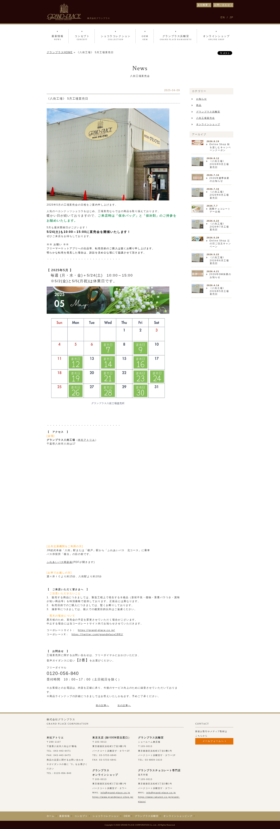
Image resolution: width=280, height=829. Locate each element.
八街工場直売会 (205, 118)
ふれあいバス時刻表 (59, 562)
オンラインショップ (208, 124)
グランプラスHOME (60, 52)
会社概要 (203, 5)
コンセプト (81, 816)
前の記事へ (102, 705)
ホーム (51, 816)
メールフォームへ (213, 741)
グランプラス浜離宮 (208, 111)
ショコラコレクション (106, 816)
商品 (199, 105)
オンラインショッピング (178, 816)
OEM (127, 816)
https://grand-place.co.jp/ (96, 630)
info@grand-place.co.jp (115, 792)
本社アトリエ (86, 439)
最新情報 (64, 816)
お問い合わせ (222, 5)
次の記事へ (124, 705)
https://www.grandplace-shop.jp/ (112, 797)
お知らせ (201, 99)
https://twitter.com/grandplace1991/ (97, 634)
